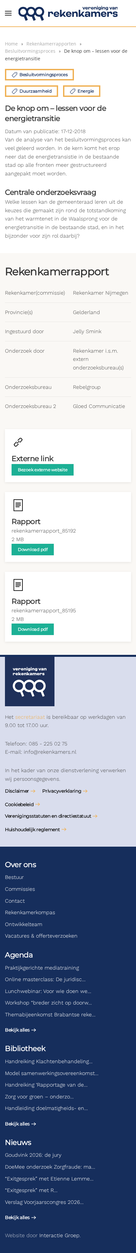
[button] (8, 13)
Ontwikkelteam (23, 924)
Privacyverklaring (61, 791)
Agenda (19, 954)
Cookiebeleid (19, 804)
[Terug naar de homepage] (68, 13)
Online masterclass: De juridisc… (45, 979)
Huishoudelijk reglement (32, 829)
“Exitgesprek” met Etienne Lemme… (49, 1179)
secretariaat (30, 717)
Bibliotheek (25, 1048)
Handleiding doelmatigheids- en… (46, 1108)
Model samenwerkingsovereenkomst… (51, 1073)
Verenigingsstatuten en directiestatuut (48, 816)
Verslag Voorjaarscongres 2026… (44, 1202)
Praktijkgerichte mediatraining (42, 968)
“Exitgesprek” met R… (31, 1190)
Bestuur (14, 877)
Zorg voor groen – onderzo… (39, 1096)
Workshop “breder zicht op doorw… (48, 1003)
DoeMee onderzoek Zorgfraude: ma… (50, 1167)
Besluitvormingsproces (43, 74)
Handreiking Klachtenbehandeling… (48, 1061)
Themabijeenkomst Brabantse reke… (50, 1014)
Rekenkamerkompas (30, 912)
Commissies (20, 889)
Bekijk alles (17, 1030)
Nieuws (18, 1142)
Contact (15, 901)
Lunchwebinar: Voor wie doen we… (48, 991)
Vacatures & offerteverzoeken (41, 936)
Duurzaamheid (35, 91)
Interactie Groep (59, 1235)
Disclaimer (17, 791)
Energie (86, 91)
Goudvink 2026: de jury (33, 1155)
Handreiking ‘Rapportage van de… (46, 1085)
